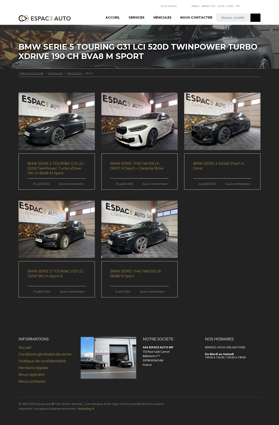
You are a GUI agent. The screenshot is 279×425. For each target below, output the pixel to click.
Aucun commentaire (71, 184)
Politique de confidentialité (42, 361)
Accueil (112, 17)
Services (137, 17)
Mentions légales (33, 368)
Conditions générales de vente (45, 354)
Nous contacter (196, 17)
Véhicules (162, 17)
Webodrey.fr (86, 409)
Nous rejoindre (31, 375)
